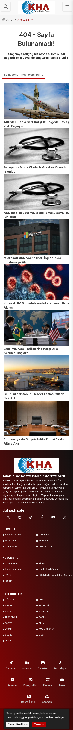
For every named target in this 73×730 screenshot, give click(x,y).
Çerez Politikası (13, 569)
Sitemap (47, 701)
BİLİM (41, 623)
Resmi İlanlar (28, 701)
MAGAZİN (44, 611)
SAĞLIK (42, 617)
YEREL (8, 640)
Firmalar (48, 685)
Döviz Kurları (45, 546)
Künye (42, 563)
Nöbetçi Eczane (13, 534)
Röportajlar (60, 668)
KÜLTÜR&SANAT (47, 629)
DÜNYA (42, 599)
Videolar (27, 668)
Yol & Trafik (10, 540)
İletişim (8, 581)
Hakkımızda (11, 563)
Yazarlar (11, 668)
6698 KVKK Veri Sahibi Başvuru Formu (54, 575)
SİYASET (9, 605)
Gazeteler (44, 534)
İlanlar (62, 685)
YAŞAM (8, 629)
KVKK (8, 575)
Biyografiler (30, 685)
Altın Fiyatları (11, 546)
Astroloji (43, 540)
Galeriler (43, 668)
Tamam (39, 724)
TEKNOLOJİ (11, 617)
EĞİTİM (8, 623)
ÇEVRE (8, 635)
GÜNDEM (9, 599)
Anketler (12, 685)
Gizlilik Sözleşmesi (48, 569)
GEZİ (41, 635)
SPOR (8, 611)
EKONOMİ (44, 605)
